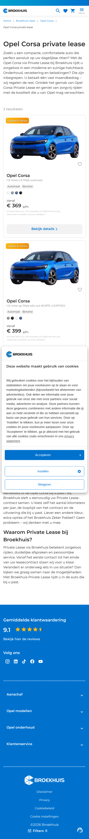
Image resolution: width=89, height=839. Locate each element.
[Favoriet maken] (80, 164)
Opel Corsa (47, 21)
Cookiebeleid (44, 808)
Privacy (44, 800)
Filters (40, 831)
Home (7, 21)
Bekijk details (42, 229)
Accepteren (43, 455)
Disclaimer (45, 792)
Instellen (43, 471)
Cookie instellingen (44, 816)
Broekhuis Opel (25, 21)
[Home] (27, 10)
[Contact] (80, 830)
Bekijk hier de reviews (21, 639)
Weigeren (44, 484)
